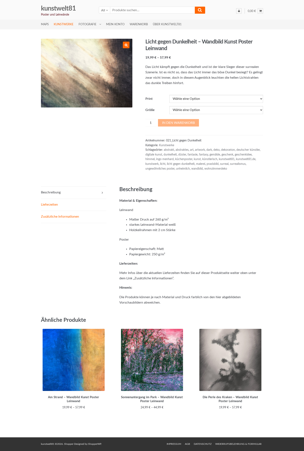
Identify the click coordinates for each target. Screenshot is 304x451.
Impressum (174, 444)
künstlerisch (209, 159)
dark (209, 149)
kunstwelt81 (58, 8)
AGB (187, 444)
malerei (200, 164)
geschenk (227, 154)
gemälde (214, 154)
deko (216, 149)
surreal (224, 164)
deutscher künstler (248, 149)
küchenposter (183, 159)
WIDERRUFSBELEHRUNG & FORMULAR (238, 444)
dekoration (228, 149)
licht (162, 164)
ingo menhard (165, 159)
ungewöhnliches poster (160, 168)
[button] (126, 45)
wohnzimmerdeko (215, 168)
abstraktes (182, 149)
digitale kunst (153, 154)
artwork (200, 149)
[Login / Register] (239, 11)
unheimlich (183, 168)
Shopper (68, 444)
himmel (150, 159)
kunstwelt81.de (245, 159)
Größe (150, 110)
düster (182, 154)
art (192, 149)
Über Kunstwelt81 (167, 24)
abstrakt (169, 149)
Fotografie (87, 24)
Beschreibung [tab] (51, 192)
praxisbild (213, 164)
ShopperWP (94, 444)
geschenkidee (243, 154)
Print (149, 98)
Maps (45, 24)
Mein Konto (115, 24)
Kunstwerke (63, 24)
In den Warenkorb (178, 122)
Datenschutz (203, 444)
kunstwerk (152, 164)
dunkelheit (170, 154)
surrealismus (238, 164)
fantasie (192, 154)
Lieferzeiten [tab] (49, 204)
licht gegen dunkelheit (181, 164)
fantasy (203, 154)
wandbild (197, 168)
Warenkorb (139, 24)
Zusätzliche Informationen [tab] (60, 216)
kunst (197, 159)
